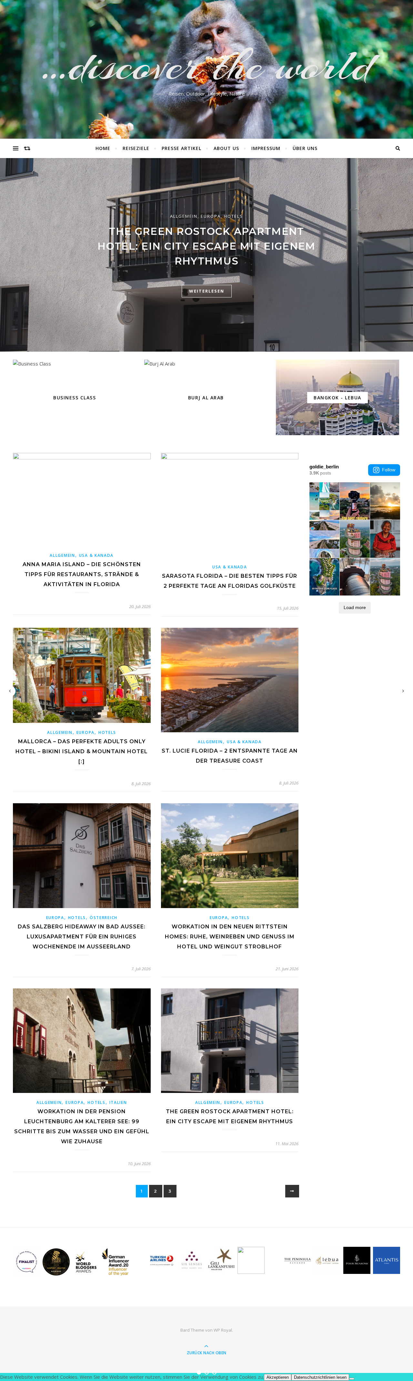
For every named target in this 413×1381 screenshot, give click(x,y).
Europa (211, 216)
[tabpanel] (206, 255)
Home (103, 148)
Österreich (103, 917)
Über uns (305, 148)
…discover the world (207, 65)
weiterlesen (206, 291)
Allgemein (183, 216)
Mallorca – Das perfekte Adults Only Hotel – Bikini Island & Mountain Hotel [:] (81, 751)
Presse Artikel (181, 148)
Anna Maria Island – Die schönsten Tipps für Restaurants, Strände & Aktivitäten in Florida (82, 574)
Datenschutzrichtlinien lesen (320, 1377)
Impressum (265, 148)
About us (226, 148)
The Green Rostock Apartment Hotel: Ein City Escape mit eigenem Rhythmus (206, 246)
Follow (388, 469)
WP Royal (223, 1330)
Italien (118, 1102)
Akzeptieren (278, 1377)
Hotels (233, 216)
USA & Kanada (96, 555)
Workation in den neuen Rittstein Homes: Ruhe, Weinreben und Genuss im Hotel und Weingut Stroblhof (230, 937)
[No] (351, 1379)
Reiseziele (136, 148)
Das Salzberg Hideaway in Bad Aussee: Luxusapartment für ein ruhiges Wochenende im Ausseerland (82, 937)
